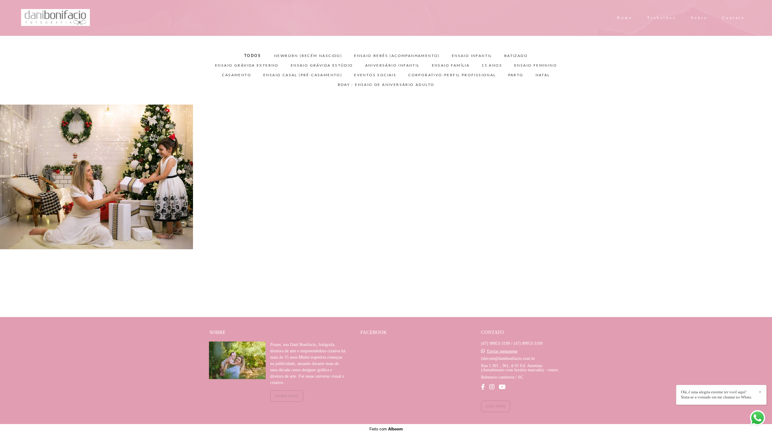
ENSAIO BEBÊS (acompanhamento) (397, 56)
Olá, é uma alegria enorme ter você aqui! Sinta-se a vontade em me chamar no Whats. (716, 394)
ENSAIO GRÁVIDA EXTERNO (247, 65)
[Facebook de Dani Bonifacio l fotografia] (483, 387)
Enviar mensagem (502, 351)
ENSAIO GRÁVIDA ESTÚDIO (322, 65)
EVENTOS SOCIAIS (375, 75)
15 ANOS (492, 65)
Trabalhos (661, 18)
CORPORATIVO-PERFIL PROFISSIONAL (452, 75)
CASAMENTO (236, 75)
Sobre (699, 18)
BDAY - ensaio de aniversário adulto (386, 84)
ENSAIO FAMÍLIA (451, 65)
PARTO (516, 75)
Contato (733, 18)
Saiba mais (287, 396)
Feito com (386, 429)
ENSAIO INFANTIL (472, 56)
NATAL (543, 75)
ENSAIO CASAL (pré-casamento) (302, 75)
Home (624, 18)
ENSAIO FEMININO (535, 65)
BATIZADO (516, 56)
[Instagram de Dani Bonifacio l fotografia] (492, 387)
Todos (252, 56)
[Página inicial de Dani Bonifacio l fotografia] (69, 18)
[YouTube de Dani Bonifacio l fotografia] (502, 387)
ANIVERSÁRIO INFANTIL (392, 65)
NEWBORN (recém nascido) (308, 56)
